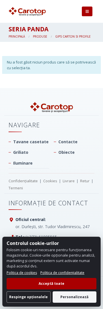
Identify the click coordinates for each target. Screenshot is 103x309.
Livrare (69, 180)
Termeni (16, 188)
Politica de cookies (22, 272)
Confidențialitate (23, 180)
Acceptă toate (51, 283)
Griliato (20, 152)
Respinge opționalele (28, 296)
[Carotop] (51, 107)
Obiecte (66, 152)
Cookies (50, 180)
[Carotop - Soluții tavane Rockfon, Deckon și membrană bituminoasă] (27, 11)
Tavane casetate (31, 141)
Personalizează (74, 296)
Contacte (68, 141)
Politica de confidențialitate (62, 272)
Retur (85, 180)
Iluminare (23, 163)
